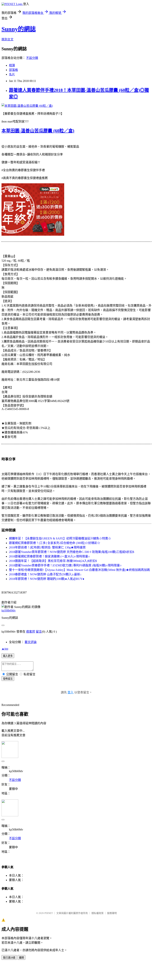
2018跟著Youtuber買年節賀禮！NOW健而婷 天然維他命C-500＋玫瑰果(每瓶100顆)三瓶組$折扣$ (71, 551)
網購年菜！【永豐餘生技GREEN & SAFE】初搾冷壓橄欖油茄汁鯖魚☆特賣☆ (60, 538)
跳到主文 (7, 39)
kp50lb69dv (8, 610)
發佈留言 (8, 678)
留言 (39, 631)
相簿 (12, 65)
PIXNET (48, 913)
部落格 (13, 69)
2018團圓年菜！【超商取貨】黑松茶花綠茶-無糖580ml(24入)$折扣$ (53, 560)
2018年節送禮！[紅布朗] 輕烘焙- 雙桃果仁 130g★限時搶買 (47, 547)
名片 (12, 74)
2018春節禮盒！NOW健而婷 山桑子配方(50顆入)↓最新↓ (45, 574)
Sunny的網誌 (18, 29)
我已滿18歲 (9, 957)
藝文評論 (31, 642)
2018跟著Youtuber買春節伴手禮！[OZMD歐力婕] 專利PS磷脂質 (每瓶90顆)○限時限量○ (65, 565)
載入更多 (8, 655)
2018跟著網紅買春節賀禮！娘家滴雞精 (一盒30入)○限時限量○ (49, 556)
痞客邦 (30, 631)
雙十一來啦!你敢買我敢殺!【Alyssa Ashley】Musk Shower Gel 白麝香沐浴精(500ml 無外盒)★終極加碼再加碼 (79, 569)
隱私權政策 (97, 913)
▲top (4, 648)
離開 (21, 957)
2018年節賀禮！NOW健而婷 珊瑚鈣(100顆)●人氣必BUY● (46, 578)
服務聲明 (112, 913)
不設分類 (32, 57)
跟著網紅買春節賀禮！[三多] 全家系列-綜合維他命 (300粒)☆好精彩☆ (54, 543)
